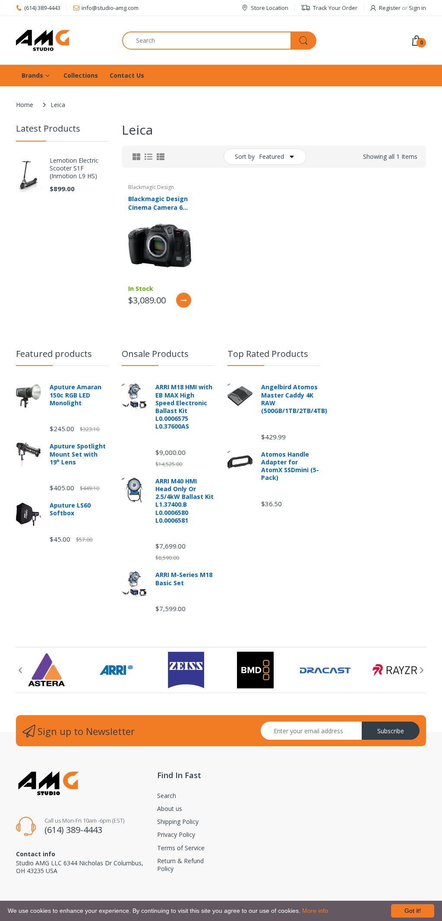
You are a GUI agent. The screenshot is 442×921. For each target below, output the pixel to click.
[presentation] (20, 670)
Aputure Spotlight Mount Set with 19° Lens (78, 454)
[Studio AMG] (62, 40)
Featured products (54, 354)
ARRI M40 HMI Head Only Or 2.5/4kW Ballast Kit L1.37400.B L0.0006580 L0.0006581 (184, 500)
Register (390, 8)
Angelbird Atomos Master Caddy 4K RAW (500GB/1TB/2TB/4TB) (290, 399)
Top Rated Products (267, 354)
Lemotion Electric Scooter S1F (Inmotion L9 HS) (74, 168)
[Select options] (183, 300)
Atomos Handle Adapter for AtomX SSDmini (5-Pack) (290, 466)
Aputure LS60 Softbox (70, 509)
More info (315, 910)
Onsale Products (155, 354)
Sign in (417, 8)
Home (24, 105)
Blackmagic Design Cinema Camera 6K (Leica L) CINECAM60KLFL (158, 203)
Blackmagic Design (151, 187)
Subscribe (390, 731)
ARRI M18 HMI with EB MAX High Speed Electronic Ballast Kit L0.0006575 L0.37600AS (183, 406)
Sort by (245, 156)
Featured (271, 156)
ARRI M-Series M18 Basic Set (183, 579)
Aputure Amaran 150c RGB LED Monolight (75, 395)
